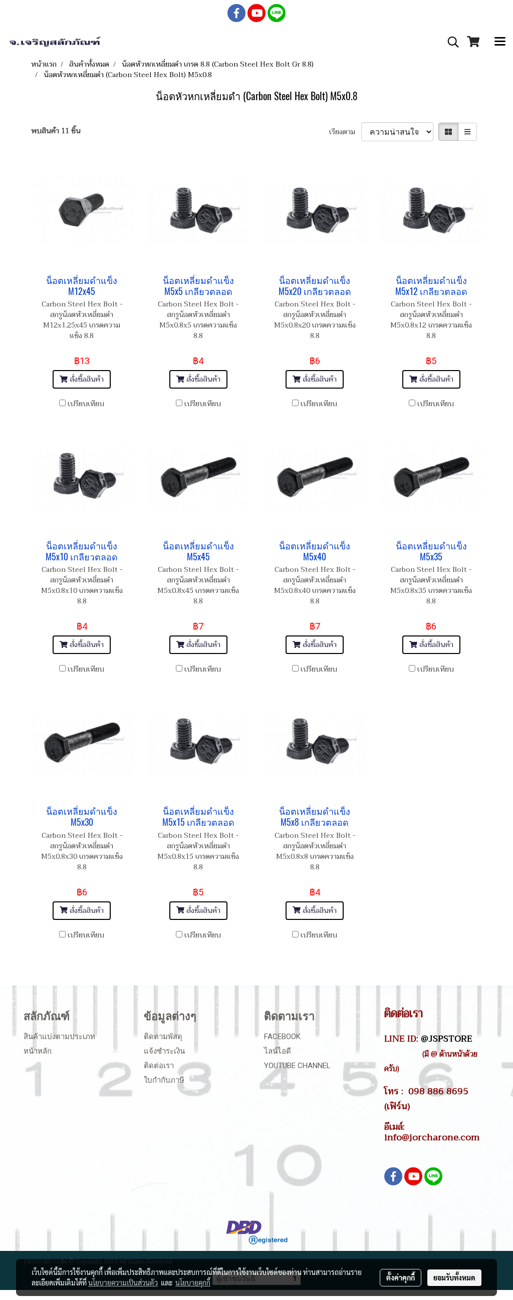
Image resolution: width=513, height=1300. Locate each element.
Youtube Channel (297, 1065)
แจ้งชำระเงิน (164, 1051)
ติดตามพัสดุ (163, 1036)
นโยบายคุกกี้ (192, 1282)
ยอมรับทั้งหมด (454, 1277)
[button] (450, 42)
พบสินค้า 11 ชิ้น (56, 131)
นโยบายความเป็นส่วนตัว (123, 1282)
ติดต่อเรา (159, 1065)
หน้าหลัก (38, 1051)
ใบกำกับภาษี (164, 1080)
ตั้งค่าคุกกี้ (400, 1277)
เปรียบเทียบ (86, 404)
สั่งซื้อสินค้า (86, 379)
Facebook (282, 1036)
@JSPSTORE (446, 1039)
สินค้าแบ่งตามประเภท (59, 1036)
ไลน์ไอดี (277, 1051)
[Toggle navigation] (500, 42)
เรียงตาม (345, 132)
